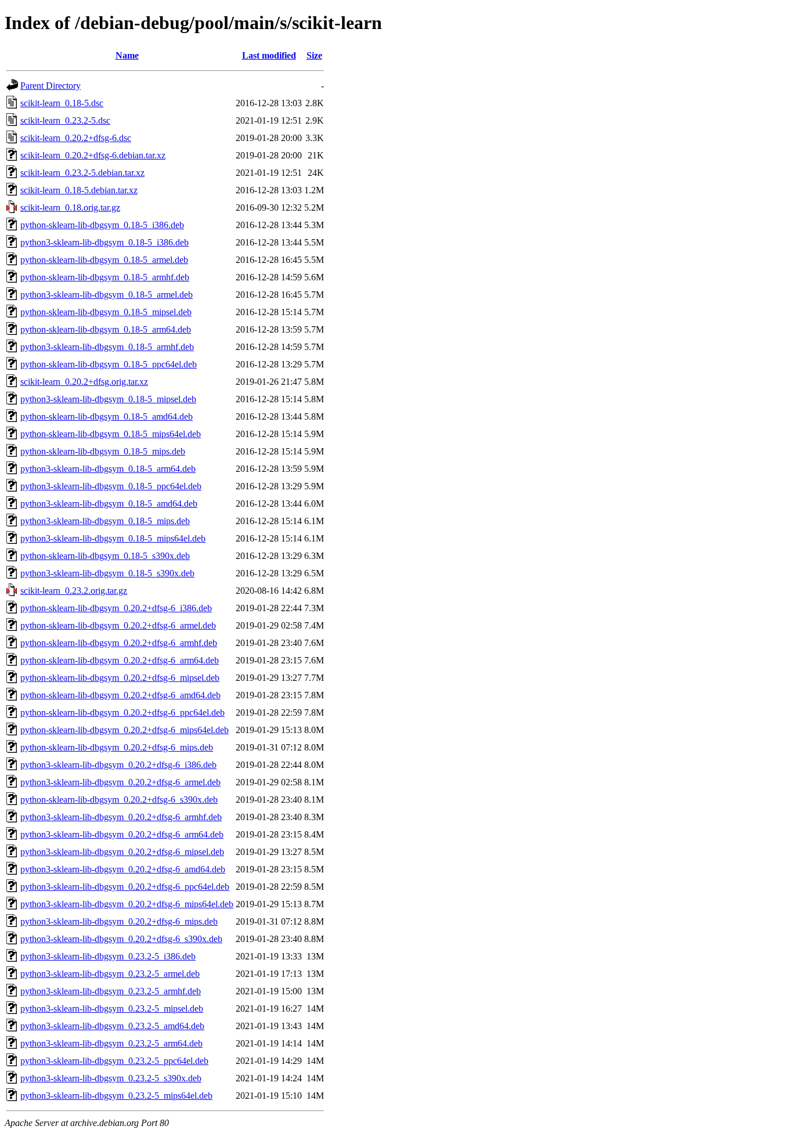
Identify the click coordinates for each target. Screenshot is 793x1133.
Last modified (269, 55)
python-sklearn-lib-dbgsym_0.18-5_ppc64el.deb (108, 364)
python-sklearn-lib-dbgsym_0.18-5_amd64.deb (106, 416)
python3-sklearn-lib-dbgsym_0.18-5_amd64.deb (108, 503)
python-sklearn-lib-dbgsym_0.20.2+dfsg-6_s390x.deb (119, 799)
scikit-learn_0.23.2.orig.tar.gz (73, 591)
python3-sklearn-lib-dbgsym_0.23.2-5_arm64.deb (111, 1043)
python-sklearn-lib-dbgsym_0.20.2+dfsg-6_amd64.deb (120, 695)
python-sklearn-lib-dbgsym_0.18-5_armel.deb (104, 260)
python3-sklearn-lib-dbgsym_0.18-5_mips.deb (105, 521)
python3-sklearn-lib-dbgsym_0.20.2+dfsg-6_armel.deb (120, 782)
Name (127, 55)
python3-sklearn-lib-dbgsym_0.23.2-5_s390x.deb (110, 1078)
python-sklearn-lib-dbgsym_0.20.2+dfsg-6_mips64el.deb (124, 730)
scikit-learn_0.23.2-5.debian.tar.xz (82, 173)
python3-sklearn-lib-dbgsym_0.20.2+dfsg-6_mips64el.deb (126, 904)
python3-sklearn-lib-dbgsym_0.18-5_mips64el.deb (113, 538)
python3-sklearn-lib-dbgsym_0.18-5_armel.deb (106, 295)
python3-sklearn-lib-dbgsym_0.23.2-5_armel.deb (110, 974)
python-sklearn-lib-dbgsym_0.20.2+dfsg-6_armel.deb (118, 625)
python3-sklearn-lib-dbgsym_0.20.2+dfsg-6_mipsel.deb (122, 852)
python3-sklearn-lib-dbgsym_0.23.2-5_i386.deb (108, 956)
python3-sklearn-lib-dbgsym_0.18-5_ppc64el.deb (110, 486)
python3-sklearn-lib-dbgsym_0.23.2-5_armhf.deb (110, 991)
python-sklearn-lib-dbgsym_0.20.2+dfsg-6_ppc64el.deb (122, 712)
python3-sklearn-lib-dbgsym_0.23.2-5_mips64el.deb (116, 1095)
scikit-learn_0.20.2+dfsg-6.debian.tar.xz (92, 155)
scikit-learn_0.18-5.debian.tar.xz (79, 190)
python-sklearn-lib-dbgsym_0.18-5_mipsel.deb (106, 312)
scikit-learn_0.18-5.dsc (61, 103)
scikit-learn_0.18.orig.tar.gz (70, 207)
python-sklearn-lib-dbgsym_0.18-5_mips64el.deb (110, 434)
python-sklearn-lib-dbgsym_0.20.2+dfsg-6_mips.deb (116, 747)
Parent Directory (50, 86)
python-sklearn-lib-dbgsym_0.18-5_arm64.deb (105, 329)
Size (314, 55)
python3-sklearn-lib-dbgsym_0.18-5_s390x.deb (107, 573)
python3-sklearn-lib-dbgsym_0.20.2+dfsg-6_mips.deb (119, 921)
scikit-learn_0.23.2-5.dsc (65, 120)
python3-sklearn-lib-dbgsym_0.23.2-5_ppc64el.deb (114, 1061)
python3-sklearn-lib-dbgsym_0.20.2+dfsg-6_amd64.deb (122, 869)
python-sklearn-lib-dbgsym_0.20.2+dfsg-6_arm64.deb (119, 660)
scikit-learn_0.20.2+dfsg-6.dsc (75, 138)
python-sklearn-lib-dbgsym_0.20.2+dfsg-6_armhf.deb (118, 643)
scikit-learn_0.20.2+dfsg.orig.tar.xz (84, 382)
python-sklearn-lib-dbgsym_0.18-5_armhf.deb (104, 277)
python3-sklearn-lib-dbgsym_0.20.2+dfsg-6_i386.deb (118, 765)
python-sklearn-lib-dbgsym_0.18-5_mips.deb (102, 451)
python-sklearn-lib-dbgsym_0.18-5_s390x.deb (105, 556)
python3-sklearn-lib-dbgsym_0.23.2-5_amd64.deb (112, 1026)
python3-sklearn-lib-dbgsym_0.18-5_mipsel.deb (108, 399)
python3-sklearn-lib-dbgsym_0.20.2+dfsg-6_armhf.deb (121, 817)
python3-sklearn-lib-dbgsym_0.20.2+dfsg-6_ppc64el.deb (124, 887)
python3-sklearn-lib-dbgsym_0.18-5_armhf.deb (107, 347)
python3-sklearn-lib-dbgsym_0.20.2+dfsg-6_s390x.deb (121, 939)
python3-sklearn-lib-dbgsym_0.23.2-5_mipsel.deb (111, 1008)
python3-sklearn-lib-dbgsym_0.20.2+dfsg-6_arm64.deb (122, 834)
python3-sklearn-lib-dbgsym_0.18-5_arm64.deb (108, 469)
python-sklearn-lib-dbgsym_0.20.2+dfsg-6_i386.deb (116, 608)
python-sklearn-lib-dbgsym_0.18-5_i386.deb (102, 225)
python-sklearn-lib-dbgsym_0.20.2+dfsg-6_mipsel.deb (119, 678)
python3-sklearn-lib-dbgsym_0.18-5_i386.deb (104, 242)
